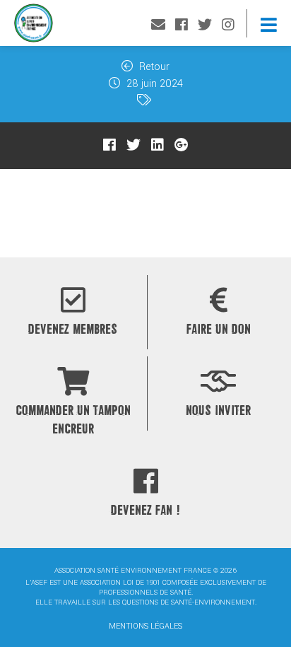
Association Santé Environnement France (33, 26)
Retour (153, 66)
